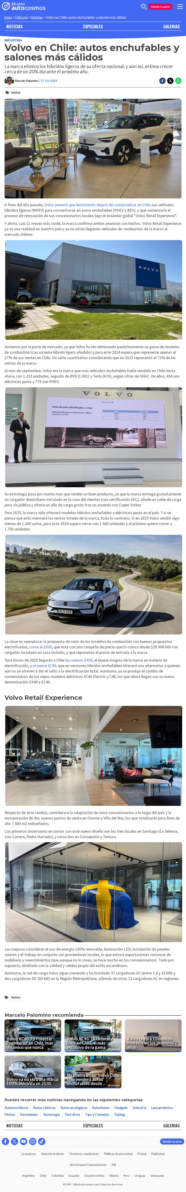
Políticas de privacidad (118, 1154)
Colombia (57, 1175)
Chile (43, 1175)
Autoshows (101, 1107)
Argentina (28, 1175)
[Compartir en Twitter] (170, 81)
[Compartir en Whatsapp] (178, 81)
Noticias (37, 17)
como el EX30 (40, 646)
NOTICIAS (14, 26)
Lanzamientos (162, 1107)
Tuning (119, 1114)
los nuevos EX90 (79, 660)
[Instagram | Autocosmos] (32, 1141)
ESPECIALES (93, 26)
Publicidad (158, 1154)
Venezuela (157, 1175)
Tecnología (51, 1114)
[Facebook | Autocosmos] (5, 1141)
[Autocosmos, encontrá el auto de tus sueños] (23, 6)
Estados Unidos (94, 1175)
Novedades (29, 1114)
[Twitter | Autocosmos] (14, 1141)
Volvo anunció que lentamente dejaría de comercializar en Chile (97, 204)
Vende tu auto (160, 6)
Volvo (15, 93)
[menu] (180, 6)
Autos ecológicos (73, 1107)
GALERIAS (171, 26)
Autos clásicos (44, 1107)
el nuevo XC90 (44, 665)
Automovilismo (16, 1107)
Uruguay (140, 1175)
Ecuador (74, 1175)
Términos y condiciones (84, 1154)
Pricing (142, 1154)
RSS (114, 1165)
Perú (126, 1175)
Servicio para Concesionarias (88, 1165)
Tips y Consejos (97, 1114)
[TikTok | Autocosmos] (41, 1141)
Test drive (72, 1114)
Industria (13, 40)
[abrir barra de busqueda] (144, 6)
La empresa (28, 1154)
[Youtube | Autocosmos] (23, 1141)
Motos (10, 1114)
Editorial (21, 17)
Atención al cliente (52, 1154)
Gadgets (121, 1107)
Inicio (8, 17)
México (113, 1175)
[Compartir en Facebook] (162, 81)
